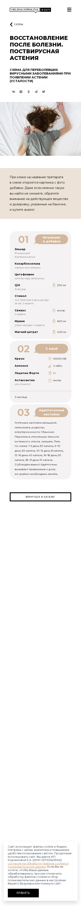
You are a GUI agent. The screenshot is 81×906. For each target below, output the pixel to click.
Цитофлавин (24, 274)
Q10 (17, 285)
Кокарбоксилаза (27, 263)
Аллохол (21, 365)
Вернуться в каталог (40, 496)
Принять (23, 893)
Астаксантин (25, 380)
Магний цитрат (26, 332)
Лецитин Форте (27, 373)
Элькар (20, 249)
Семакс (20, 310)
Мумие (20, 321)
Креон (19, 358)
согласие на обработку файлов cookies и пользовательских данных (38, 865)
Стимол (20, 296)
